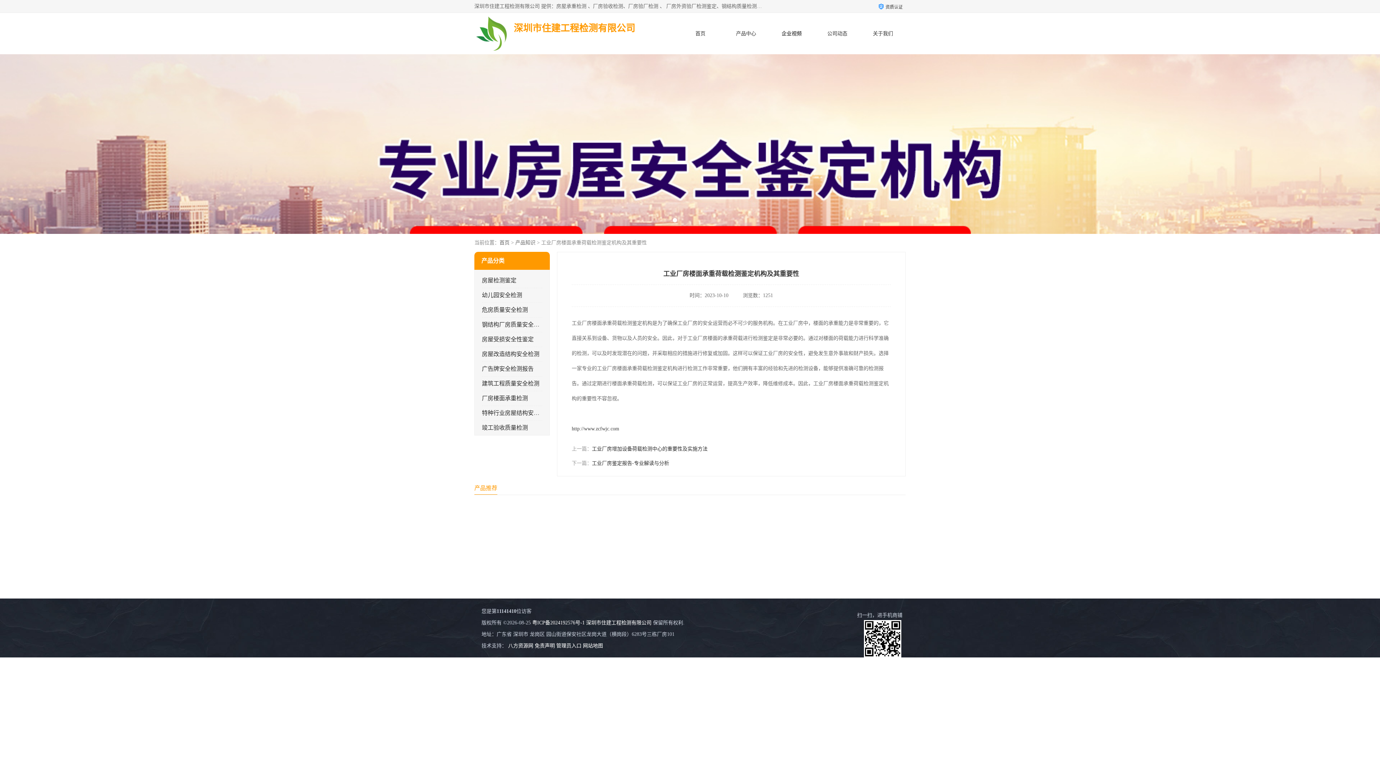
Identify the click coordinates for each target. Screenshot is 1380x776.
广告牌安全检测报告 (508, 369)
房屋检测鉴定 (499, 280)
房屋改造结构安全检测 (510, 354)
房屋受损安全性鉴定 (508, 339)
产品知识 (525, 242)
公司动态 (837, 33)
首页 (700, 33)
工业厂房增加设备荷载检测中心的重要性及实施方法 (650, 449)
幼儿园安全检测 (502, 295)
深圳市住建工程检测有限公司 (619, 622)
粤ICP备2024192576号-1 (558, 622)
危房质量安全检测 (505, 310)
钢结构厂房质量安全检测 (513, 325)
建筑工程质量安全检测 (510, 383)
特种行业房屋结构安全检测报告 (522, 413)
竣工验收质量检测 (505, 428)
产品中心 (746, 33)
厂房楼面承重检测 (505, 398)
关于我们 (883, 33)
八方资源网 (520, 645)
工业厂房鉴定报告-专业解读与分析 (630, 463)
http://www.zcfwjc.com (595, 428)
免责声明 (545, 645)
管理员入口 (568, 645)
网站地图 (593, 645)
